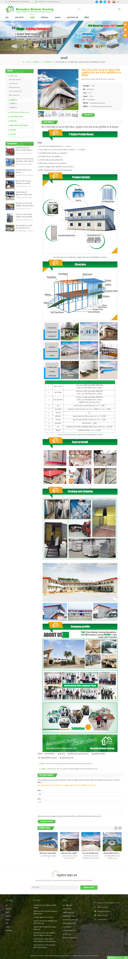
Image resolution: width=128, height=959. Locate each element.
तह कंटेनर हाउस (13, 84)
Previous (116, 828)
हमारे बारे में (19, 17)
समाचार (57, 17)
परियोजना (44, 17)
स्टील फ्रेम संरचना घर (67, 758)
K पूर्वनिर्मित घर (13, 104)
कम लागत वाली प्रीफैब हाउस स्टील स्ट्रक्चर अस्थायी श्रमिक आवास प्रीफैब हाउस (70, 853)
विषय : (40, 783)
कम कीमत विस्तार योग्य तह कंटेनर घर (23, 171)
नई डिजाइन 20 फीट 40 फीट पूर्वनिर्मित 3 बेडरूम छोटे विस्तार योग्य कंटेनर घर (24, 204)
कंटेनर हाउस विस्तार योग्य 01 (70, 938)
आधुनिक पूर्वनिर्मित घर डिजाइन (48, 758)
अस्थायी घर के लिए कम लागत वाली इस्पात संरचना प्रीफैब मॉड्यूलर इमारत (113, 853)
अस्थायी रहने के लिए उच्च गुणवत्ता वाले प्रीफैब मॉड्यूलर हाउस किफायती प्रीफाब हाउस (72, 769)
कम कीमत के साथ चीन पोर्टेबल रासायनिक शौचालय (24, 149)
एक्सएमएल (9, 931)
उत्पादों (32, 17)
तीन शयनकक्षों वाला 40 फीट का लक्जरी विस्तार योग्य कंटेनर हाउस (24, 227)
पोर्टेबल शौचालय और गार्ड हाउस (19, 126)
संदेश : (40, 799)
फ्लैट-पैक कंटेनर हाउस (15, 92)
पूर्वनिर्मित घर (37, 62)
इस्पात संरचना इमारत (16, 117)
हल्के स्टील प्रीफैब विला (69, 931)
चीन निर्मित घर (50, 754)
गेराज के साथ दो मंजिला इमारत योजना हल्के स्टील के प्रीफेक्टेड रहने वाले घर (69, 764)
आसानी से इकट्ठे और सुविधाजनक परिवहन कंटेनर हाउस (24, 193)
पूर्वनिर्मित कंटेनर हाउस (69, 916)
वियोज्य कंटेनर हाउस (14, 88)
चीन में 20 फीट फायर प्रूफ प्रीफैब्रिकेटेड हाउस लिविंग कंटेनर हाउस (23, 182)
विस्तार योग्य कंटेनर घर (15, 80)
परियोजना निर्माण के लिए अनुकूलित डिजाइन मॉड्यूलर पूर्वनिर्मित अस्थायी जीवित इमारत (91, 853)
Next (120, 828)
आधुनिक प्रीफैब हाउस (68, 913)
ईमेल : (40, 790)
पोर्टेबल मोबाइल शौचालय (69, 923)
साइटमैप (8, 927)
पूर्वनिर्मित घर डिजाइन (99, 754)
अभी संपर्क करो (88, 115)
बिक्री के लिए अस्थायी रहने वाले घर (79, 754)
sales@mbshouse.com (53, 2)
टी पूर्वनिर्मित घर (48, 62)
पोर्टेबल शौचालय (67, 909)
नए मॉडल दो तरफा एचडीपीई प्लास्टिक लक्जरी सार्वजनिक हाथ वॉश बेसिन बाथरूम (24, 216)
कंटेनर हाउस (13, 76)
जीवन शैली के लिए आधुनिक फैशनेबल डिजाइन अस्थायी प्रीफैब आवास (49, 853)
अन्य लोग (13, 134)
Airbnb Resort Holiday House (19, 112)
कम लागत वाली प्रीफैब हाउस (70, 920)
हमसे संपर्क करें (72, 17)
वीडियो (86, 17)
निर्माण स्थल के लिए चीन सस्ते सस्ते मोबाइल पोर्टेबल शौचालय (24, 160)
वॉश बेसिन (13, 130)
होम (7, 17)
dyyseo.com (95, 956)
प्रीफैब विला (13, 121)
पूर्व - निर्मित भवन (67, 905)
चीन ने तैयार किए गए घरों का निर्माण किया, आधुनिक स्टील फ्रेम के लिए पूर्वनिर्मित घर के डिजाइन (67, 785)
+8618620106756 (24, 2)
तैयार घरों (62, 754)
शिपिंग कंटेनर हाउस (14, 95)
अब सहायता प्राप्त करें (46, 821)
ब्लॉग (7, 923)
